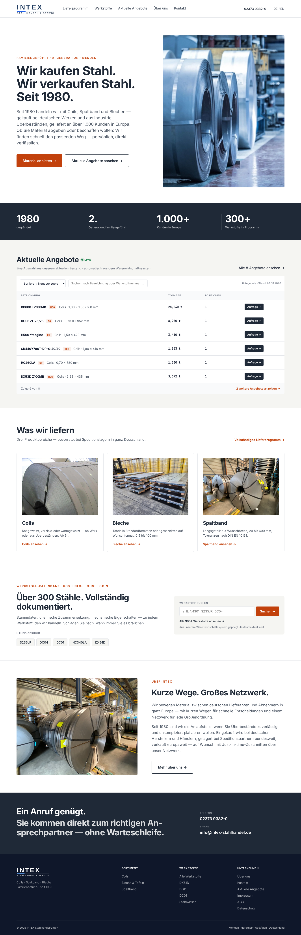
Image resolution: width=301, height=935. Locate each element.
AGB (240, 902)
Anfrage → (254, 306)
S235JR (25, 642)
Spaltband (129, 889)
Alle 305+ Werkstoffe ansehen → (201, 621)
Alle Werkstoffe (190, 876)
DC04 (44, 642)
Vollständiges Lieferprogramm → (259, 440)
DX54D (100, 642)
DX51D (184, 883)
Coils (125, 876)
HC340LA (79, 642)
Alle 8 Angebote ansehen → (261, 268)
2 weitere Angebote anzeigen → (258, 388)
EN (282, 9)
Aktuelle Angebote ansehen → (97, 161)
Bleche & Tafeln (133, 883)
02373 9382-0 (255, 9)
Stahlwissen (187, 902)
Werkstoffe (103, 8)
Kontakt (180, 8)
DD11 (182, 889)
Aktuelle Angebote (132, 8)
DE (275, 9)
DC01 (60, 642)
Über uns (161, 8)
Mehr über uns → (172, 767)
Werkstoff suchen (193, 603)
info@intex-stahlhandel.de (225, 832)
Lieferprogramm (75, 8)
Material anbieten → (39, 161)
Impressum (245, 895)
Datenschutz (246, 908)
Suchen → (267, 611)
